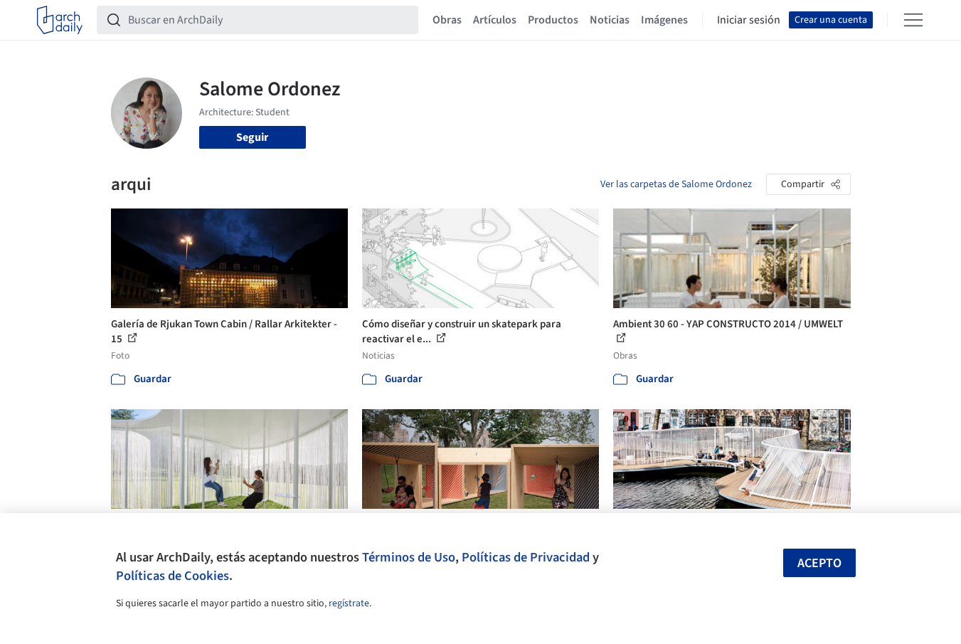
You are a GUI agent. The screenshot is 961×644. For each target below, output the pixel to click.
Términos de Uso (408, 557)
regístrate (349, 603)
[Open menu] (913, 20)
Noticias (610, 20)
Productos (553, 20)
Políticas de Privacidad (526, 557)
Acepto (819, 563)
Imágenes (664, 20)
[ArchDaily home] (60, 20)
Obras (447, 20)
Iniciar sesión (748, 20)
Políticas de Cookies (172, 575)
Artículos (494, 20)
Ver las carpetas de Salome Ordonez (676, 184)
